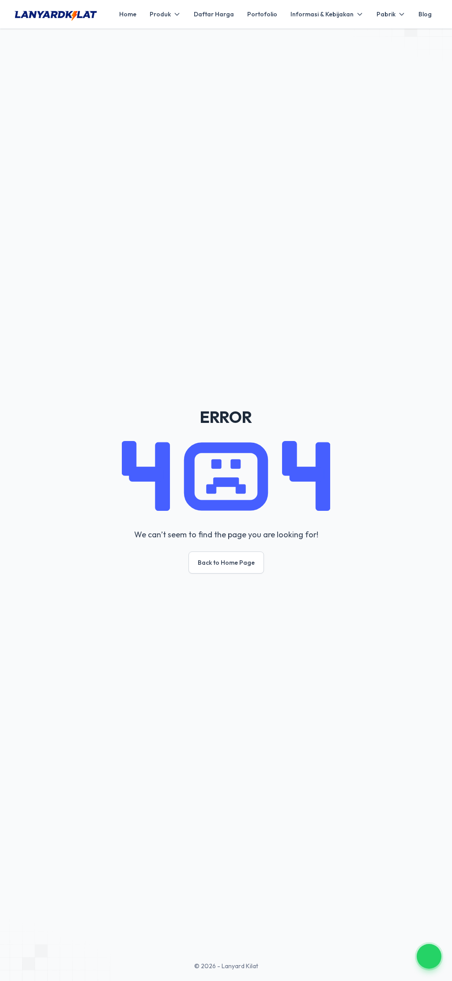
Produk (160, 14)
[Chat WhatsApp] (429, 956)
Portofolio (262, 14)
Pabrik (386, 14)
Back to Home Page (226, 563)
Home (127, 14)
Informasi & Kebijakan (322, 14)
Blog (425, 14)
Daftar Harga (214, 14)
